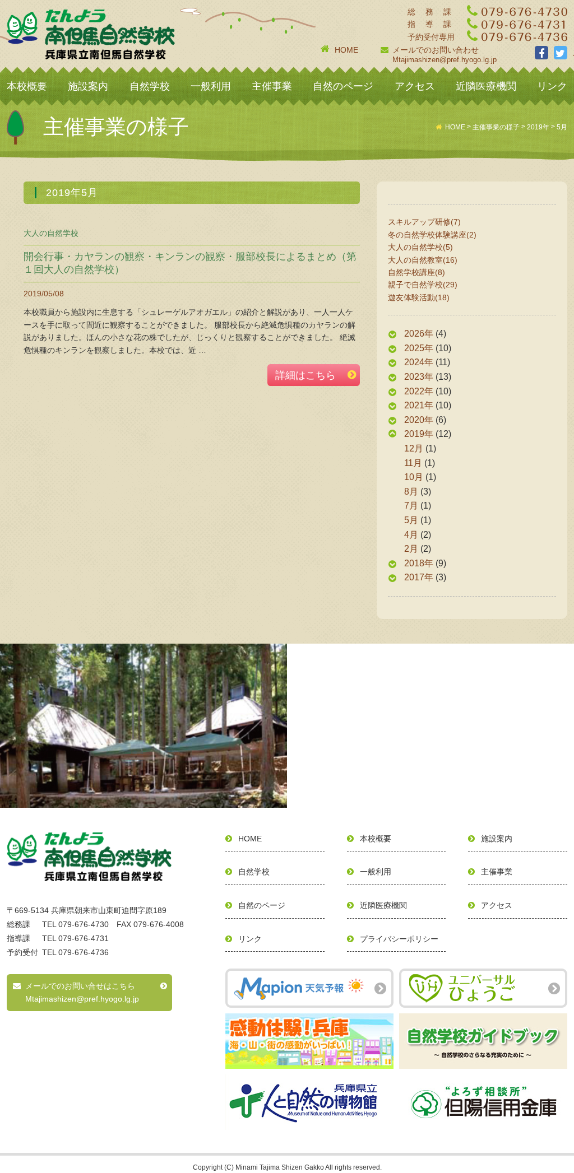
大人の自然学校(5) (420, 247)
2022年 (418, 391)
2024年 (418, 362)
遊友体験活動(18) (419, 297)
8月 (411, 491)
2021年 (418, 405)
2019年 (418, 434)
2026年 (418, 333)
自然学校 (149, 86)
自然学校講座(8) (416, 272)
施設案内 (88, 86)
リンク (552, 86)
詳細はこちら (305, 375)
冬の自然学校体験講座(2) (432, 234)
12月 (413, 448)
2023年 (418, 376)
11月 (413, 463)
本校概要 (27, 86)
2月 (411, 548)
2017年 (418, 577)
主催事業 (272, 86)
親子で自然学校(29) (422, 284)
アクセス (415, 86)
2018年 (418, 563)
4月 (411, 534)
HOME (346, 49)
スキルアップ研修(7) (424, 221)
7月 (411, 505)
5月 (411, 520)
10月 (413, 477)
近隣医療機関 (486, 86)
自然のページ (343, 86)
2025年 (418, 348)
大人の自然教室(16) (422, 259)
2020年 (418, 420)
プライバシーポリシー (399, 938)
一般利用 (211, 86)
